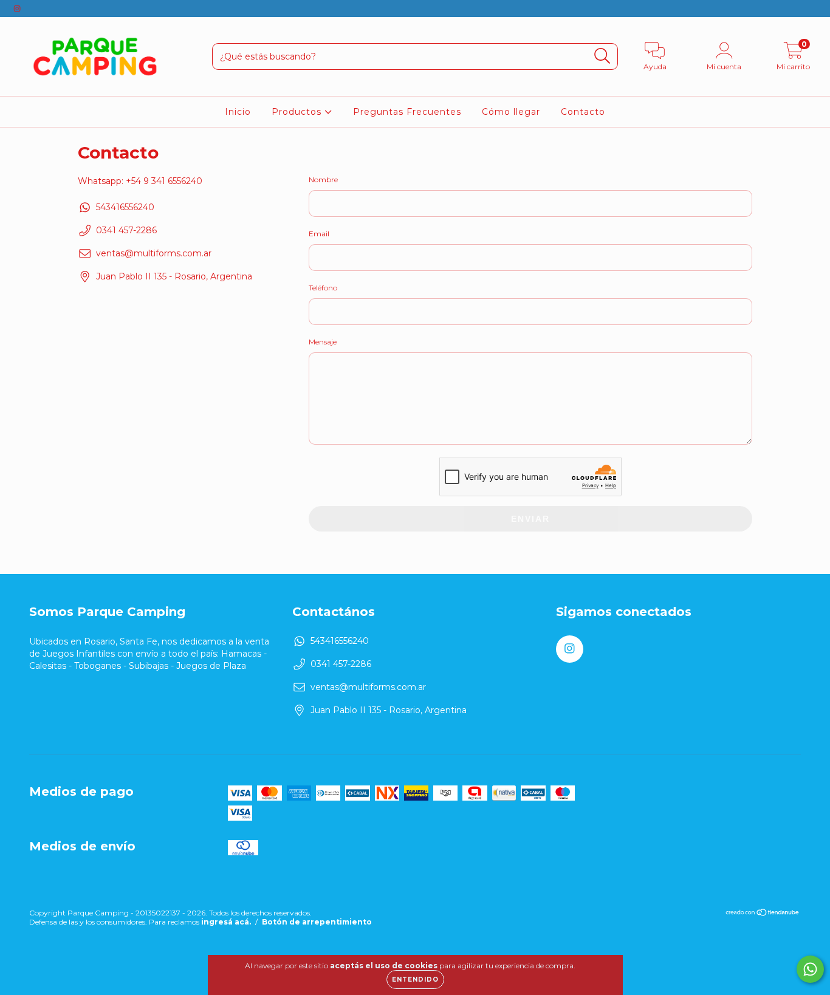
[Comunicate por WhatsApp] (810, 969)
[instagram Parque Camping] (17, 8)
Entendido (415, 979)
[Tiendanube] (763, 913)
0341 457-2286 (126, 230)
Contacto (583, 111)
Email (319, 233)
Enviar (530, 519)
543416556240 (125, 207)
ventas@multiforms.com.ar (153, 253)
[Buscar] (602, 56)
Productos (298, 111)
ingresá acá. (226, 921)
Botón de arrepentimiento (317, 921)
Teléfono (323, 287)
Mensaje (323, 341)
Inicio (238, 111)
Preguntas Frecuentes (407, 111)
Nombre (323, 179)
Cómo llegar (511, 111)
